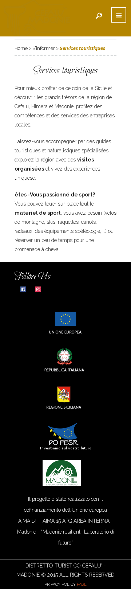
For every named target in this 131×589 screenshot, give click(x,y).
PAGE (82, 584)
